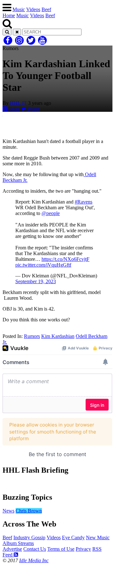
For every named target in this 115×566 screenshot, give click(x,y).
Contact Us (34, 549)
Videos (33, 9)
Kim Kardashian (57, 336)
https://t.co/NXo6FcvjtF (65, 259)
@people (51, 213)
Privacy (83, 549)
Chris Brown (29, 510)
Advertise (12, 549)
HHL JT (18, 103)
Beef (46, 9)
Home (9, 15)
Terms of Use (60, 549)
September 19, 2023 (35, 281)
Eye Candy (73, 537)
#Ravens (83, 201)
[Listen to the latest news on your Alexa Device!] (57, 483)
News (8, 510)
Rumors (32, 336)
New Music (98, 537)
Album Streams (18, 543)
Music (18, 9)
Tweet (33, 108)
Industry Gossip (29, 537)
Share (13, 108)
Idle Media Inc (34, 560)
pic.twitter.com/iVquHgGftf (43, 265)
